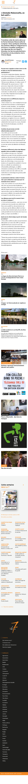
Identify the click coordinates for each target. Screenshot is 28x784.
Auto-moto (5, 660)
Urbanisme (5, 758)
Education (4, 326)
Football (4, 700)
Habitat (4, 704)
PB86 (3, 720)
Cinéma (4, 669)
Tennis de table (6, 749)
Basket (4, 662)
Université (5, 756)
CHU (3, 666)
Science (4, 736)
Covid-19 (4, 675)
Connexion (19, 773)
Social (13, 6)
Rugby (4, 731)
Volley (4, 760)
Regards (4, 729)
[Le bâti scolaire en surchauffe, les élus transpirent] (14, 316)
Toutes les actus (7, 6)
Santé (3, 734)
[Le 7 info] (14, 2)
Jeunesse (4, 711)
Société (4, 740)
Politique (4, 725)
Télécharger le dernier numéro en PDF (11, 514)
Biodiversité (5, 664)
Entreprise (5, 691)
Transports (5, 754)
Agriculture (5, 655)
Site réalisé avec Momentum (9, 644)
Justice (4, 713)
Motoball (4, 716)
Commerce (5, 671)
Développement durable (8, 682)
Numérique (5, 718)
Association (5, 657)
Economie (4, 687)
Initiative (4, 709)
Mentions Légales (6, 647)
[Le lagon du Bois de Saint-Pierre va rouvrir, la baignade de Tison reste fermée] (14, 262)
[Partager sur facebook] (25, 61)
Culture (4, 678)
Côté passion (5, 673)
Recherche (5, 727)
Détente (3, 272)
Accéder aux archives (7, 516)
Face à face (5, 696)
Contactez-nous (6, 642)
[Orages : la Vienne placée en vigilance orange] (14, 290)
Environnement (6, 693)
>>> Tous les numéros (7, 606)
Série (10, 17)
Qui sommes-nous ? (7, 640)
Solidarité (4, 743)
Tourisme (4, 752)
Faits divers (5, 698)
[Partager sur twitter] (22, 61)
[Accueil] (1, 6)
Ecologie (4, 684)
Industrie (4, 707)
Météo (3, 299)
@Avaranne (8, 61)
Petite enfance (6, 722)
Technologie (5, 747)
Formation (5, 702)
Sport (3, 745)
